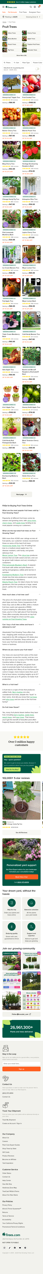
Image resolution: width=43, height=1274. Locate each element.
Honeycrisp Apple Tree (11, 546)
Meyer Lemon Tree (9, 555)
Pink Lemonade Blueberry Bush (14, 565)
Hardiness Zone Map (9, 1188)
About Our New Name (10, 1195)
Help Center (6, 1180)
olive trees (10, 699)
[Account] (35, 7)
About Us (5, 1137)
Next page (20, 494)
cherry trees (7, 523)
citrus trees (31, 520)
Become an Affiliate (9, 1159)
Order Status (6, 1173)
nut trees (33, 697)
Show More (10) (21, 55)
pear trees (20, 717)
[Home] (11, 6)
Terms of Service (8, 1216)
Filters (8, 62)
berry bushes (19, 715)
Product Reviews (8, 1156)
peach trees (7, 717)
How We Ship (7, 1184)
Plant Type (26, 62)
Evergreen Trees (34, 12)
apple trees (20, 523)
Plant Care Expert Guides (11, 1145)
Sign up (21, 1069)
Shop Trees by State (9, 1148)
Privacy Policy (7, 1205)
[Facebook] (15, 1248)
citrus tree (26, 555)
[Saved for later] (18, 77)
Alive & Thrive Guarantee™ (11, 1209)
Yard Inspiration (7, 1163)
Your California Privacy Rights (12, 1223)
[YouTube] (20, 1248)
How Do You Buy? (12, 769)
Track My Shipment (9, 1120)
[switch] (37, 69)
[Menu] (4, 7)
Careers (5, 1141)
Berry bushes (17, 692)
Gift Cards (5, 1152)
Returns (5, 1212)
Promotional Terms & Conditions (13, 1227)
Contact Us (6, 1097)
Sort (17, 62)
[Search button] (31, 7)
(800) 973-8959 (23, 882)
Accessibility (6, 1219)
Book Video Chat (22, 877)
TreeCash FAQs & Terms (10, 1191)
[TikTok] (10, 1248)
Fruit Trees (23, 12)
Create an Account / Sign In (12, 1123)
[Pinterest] (25, 1248)
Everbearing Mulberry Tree (12, 575)
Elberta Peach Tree (9, 582)
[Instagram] (4, 1248)
